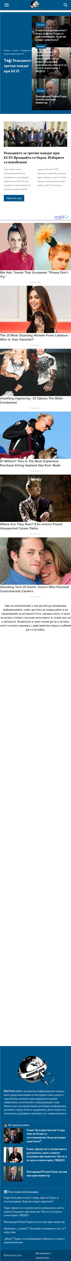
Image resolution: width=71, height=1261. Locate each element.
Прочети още (14, 198)
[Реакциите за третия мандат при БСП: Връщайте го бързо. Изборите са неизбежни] (35, 134)
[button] (6, 5)
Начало (7, 50)
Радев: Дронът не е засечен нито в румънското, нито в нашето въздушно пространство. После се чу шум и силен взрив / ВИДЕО (47, 1154)
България (40, 24)
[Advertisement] (35, 801)
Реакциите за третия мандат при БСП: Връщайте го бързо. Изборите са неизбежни (34, 157)
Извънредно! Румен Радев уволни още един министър (34, 1222)
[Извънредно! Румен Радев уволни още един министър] (13, 1173)
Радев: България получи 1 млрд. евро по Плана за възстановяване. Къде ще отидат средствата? (46, 1135)
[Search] (65, 5)
